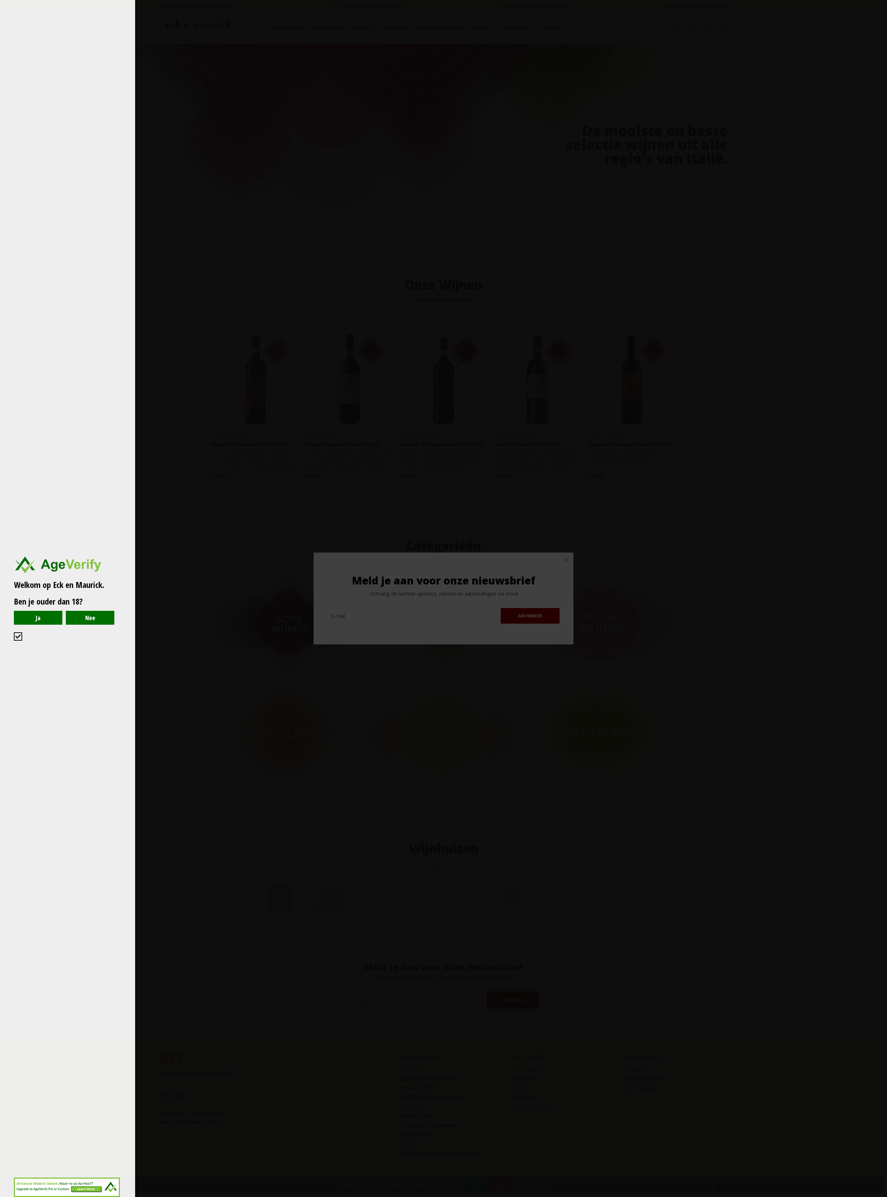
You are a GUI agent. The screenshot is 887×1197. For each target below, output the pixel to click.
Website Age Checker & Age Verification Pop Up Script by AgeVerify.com (878, 1195)
